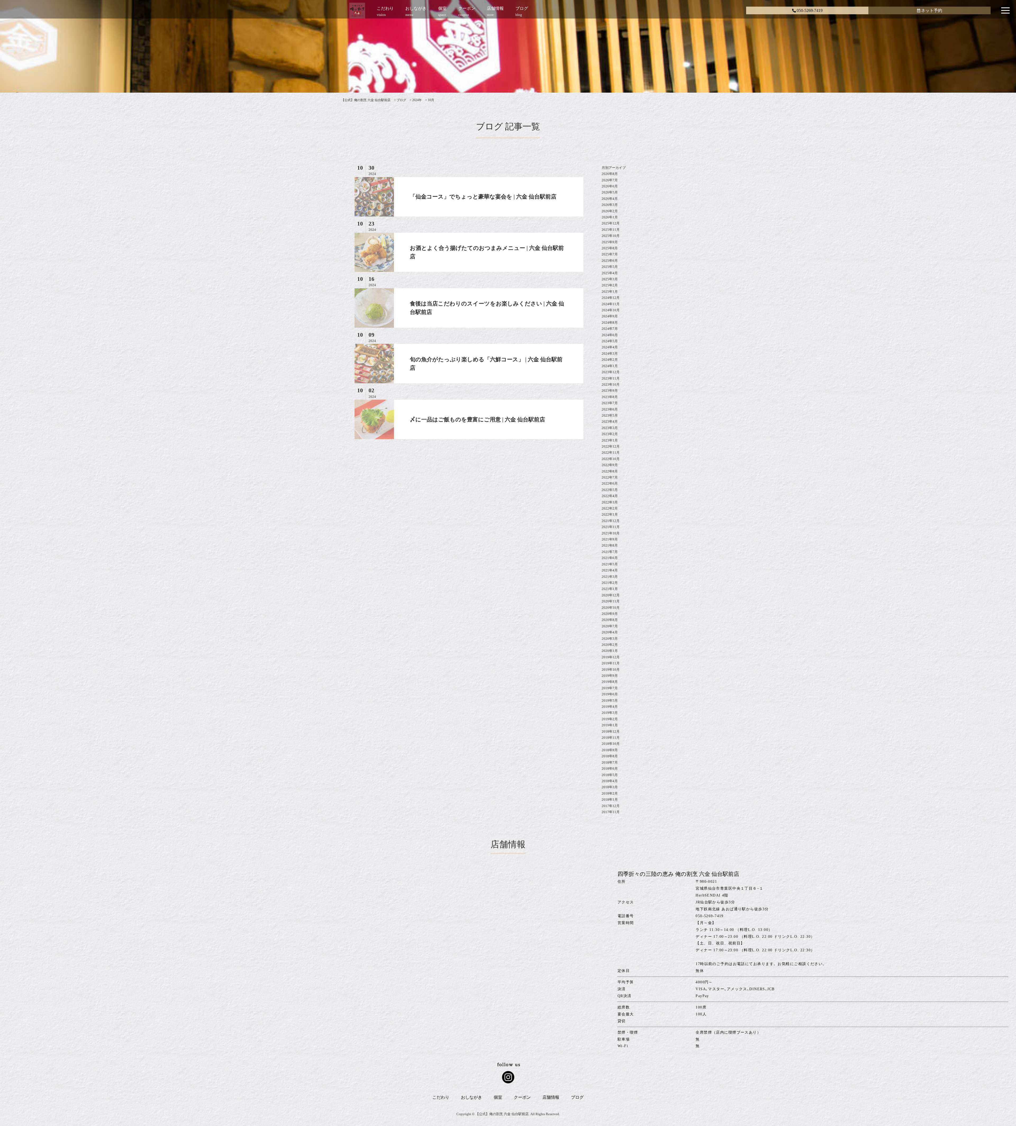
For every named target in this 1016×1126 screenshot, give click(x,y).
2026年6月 (610, 186)
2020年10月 (611, 608)
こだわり (440, 1097)
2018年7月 (610, 762)
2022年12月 (611, 446)
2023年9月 (610, 391)
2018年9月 (610, 750)
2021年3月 (610, 577)
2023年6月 (610, 409)
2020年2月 (610, 645)
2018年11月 (611, 738)
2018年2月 (610, 793)
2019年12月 (611, 657)
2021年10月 (611, 533)
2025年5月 (610, 267)
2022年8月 (610, 471)
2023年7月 (610, 403)
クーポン (522, 1097)
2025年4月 (610, 273)
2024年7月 (610, 329)
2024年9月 (610, 316)
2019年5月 (610, 700)
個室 (498, 1097)
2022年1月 (610, 514)
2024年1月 (610, 366)
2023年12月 (611, 372)
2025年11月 (611, 230)
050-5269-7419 (810, 10)
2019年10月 (611, 670)
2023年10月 (611, 384)
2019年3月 (610, 713)
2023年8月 (610, 397)
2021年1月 (610, 589)
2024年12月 (611, 298)
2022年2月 (610, 508)
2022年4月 (610, 496)
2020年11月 (611, 601)
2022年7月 (610, 477)
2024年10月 (611, 310)
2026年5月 (610, 192)
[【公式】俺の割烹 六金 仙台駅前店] (357, 12)
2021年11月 (611, 527)
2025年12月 (611, 223)
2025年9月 (610, 242)
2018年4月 (610, 781)
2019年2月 (610, 719)
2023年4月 (610, 422)
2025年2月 (610, 285)
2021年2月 (610, 583)
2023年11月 (611, 378)
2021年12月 (611, 521)
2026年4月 (610, 199)
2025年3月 (610, 279)
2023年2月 (610, 434)
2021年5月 (610, 564)
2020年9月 (610, 614)
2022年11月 (611, 452)
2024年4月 (610, 347)
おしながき (471, 1097)
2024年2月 (610, 360)
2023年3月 (610, 428)
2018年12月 (611, 731)
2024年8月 (610, 323)
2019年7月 (610, 688)
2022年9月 (610, 465)
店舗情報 (550, 1097)
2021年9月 (610, 539)
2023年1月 (610, 440)
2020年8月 (610, 620)
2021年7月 (610, 552)
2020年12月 (611, 595)
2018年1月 (610, 799)
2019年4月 (610, 707)
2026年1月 (610, 217)
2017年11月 (611, 812)
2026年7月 (610, 180)
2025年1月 (610, 292)
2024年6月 (610, 335)
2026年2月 (610, 211)
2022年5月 (610, 490)
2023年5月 (610, 415)
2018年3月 (610, 787)
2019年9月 (610, 676)
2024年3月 (610, 353)
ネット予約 (931, 10)
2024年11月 (611, 304)
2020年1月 (610, 651)
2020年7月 (610, 626)
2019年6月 (610, 694)
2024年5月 (610, 341)
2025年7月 (610, 254)
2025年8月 (610, 248)
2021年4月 (610, 570)
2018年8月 (610, 756)
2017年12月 (611, 806)
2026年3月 (610, 205)
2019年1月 (610, 725)
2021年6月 (610, 558)
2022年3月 (610, 502)
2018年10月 (611, 744)
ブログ (577, 1097)
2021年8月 (610, 545)
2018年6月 (610, 769)
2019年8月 (610, 682)
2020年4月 (610, 632)
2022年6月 (610, 483)
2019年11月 (611, 663)
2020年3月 (610, 639)
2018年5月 (610, 775)
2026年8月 (610, 174)
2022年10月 (611, 459)
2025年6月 (610, 261)
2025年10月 (611, 236)
